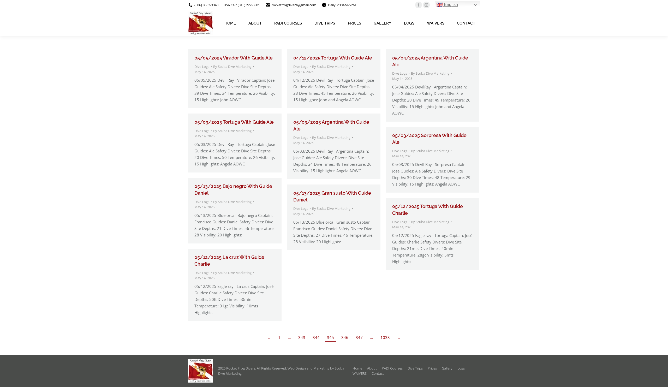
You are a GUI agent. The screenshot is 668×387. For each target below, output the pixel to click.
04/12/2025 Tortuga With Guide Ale (332, 58)
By (232, 66)
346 (344, 337)
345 (330, 337)
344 (316, 337)
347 (359, 337)
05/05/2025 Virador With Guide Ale (233, 58)
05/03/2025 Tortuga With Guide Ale (234, 122)
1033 (385, 337)
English (450, 4)
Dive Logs (201, 66)
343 (301, 337)
